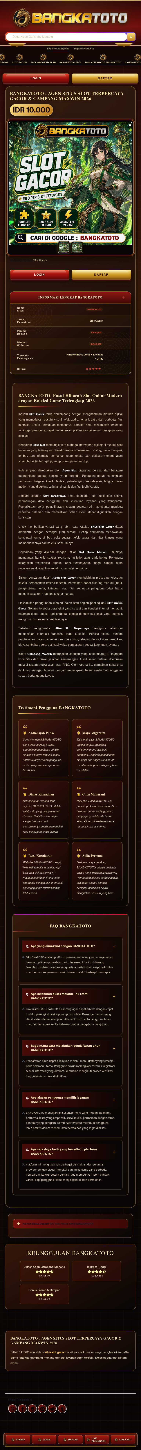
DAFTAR (105, 78)
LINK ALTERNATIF (99, 1439)
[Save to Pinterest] (42, 1408)
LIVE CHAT (125, 1439)
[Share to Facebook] (22, 1408)
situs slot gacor (55, 1352)
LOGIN (35, 78)
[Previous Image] (12, 183)
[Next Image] (129, 183)
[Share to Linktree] (32, 1408)
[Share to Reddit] (52, 1408)
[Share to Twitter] (12, 1408)
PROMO (20, 1439)
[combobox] (66, 37)
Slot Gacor (40, 260)
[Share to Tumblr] (62, 1408)
